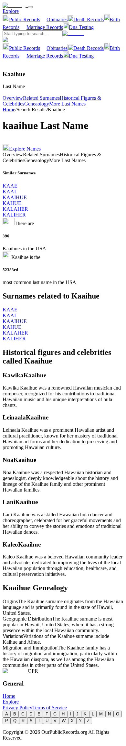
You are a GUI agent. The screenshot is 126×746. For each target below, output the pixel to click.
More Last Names (67, 103)
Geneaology (36, 103)
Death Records (88, 19)
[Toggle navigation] (30, 7)
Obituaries (57, 19)
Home (9, 109)
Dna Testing (81, 27)
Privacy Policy (17, 707)
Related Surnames (41, 98)
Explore (11, 11)
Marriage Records (44, 27)
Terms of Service (49, 707)
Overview (13, 98)
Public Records (24, 19)
